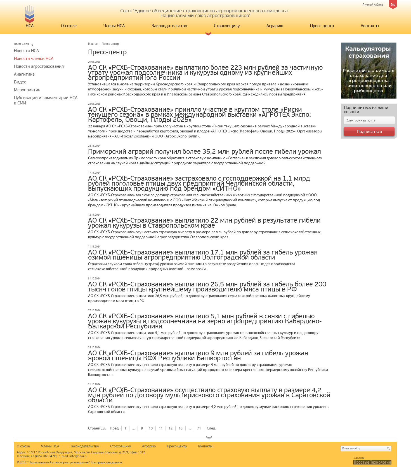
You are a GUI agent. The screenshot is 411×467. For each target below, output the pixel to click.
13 (181, 428)
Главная (93, 44)
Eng (393, 4)
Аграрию (274, 25)
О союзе (69, 25)
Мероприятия (27, 89)
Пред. (114, 428)
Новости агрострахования (39, 66)
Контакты (370, 25)
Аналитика (24, 74)
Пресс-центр (322, 25)
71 (199, 428)
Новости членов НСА (33, 58)
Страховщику (227, 25)
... (133, 428)
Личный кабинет (374, 4)
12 (171, 428)
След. (211, 428)
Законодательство (169, 25)
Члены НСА (114, 25)
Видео (20, 82)
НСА (30, 25)
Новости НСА (26, 50)
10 (151, 428)
